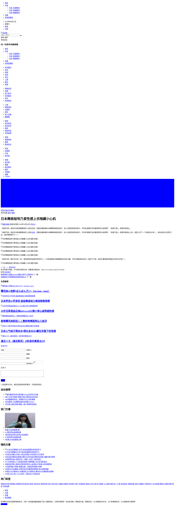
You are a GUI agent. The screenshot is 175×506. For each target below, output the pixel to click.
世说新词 (8, 101)
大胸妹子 (141, 484)
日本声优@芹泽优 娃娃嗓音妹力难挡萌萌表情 (25, 301)
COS (6, 206)
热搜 (6, 91)
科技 (6, 75)
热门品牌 (100, 484)
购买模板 (8, 498)
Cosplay (7, 176)
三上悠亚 (106, 484)
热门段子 (8, 93)
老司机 (7, 156)
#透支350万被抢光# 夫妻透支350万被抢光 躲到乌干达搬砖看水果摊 (29, 471)
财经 (6, 128)
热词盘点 (8, 67)
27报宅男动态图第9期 (13, 432)
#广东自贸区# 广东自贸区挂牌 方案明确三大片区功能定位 (26, 462)
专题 (6, 15)
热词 (6, 70)
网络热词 (8, 88)
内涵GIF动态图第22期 (13, 439)
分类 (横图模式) (14, 13)
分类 (6, 5)
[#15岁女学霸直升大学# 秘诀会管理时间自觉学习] (89, 449)
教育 (6, 142)
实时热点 (8, 123)
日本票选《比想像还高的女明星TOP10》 (20, 402)
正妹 (33, 232)
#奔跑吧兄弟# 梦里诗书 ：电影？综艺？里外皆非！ (24, 459)
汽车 (6, 153)
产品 (118, 484)
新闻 (6, 121)
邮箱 (28, 354)
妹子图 (7, 162)
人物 (6, 79)
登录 (6, 26)
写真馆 (7, 172)
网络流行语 (5, 484)
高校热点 (8, 144)
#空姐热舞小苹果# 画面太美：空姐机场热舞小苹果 (24, 466)
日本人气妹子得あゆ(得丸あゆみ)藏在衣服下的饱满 (28, 331)
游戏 (6, 72)
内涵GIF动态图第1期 (12, 430)
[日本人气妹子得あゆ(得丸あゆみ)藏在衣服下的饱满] (87, 326)
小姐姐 (60, 484)
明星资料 (8, 107)
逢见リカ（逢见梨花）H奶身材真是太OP (23, 341)
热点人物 (50, 484)
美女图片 (8, 167)
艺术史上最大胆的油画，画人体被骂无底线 (21, 404)
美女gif (88, 484)
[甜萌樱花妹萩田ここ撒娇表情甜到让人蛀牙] (87, 316)
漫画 (6, 174)
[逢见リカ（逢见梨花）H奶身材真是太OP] (87, 336)
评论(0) (32, 224)
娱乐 (6, 82)
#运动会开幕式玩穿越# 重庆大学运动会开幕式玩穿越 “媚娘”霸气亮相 (30, 457)
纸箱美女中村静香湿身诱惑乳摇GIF (13, 277)
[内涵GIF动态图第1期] (89, 420)
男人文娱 (8, 114)
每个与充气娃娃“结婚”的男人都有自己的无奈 (22, 397)
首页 (6, 3)
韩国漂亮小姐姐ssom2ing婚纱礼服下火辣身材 (17, 274)
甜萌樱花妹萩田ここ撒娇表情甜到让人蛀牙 (24, 321)
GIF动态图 (156, 484)
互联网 (7, 151)
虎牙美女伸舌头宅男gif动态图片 (17, 435)
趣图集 (7, 117)
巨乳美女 (124, 484)
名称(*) (28, 350)
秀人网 (93, 484)
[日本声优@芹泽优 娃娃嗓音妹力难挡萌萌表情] (87, 296)
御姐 (8, 224)
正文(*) (3, 368)
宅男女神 (44, 484)
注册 (6, 29)
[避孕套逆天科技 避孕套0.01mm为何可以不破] (89, 394)
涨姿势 (7, 109)
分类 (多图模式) (14, 8)
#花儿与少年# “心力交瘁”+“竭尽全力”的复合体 (23, 474)
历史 (6, 112)
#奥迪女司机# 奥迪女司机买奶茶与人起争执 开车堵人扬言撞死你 (29, 464)
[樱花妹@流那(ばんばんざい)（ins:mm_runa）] (87, 286)
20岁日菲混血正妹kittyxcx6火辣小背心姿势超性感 (27, 311)
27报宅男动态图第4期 (13, 437)
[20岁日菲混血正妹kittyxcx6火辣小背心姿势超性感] (87, 306)
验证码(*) (29, 363)
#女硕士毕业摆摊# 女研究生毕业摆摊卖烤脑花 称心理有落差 (27, 469)
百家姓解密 (9, 17)
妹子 (77, 484)
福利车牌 (168, 484)
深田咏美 (131, 484)
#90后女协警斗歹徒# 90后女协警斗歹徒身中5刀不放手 (25, 454)
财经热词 (8, 131)
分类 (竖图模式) (14, 10)
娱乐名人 (113, 484)
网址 (28, 358)
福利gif (162, 484)
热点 (6, 77)
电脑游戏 (8, 139)
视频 (6, 84)
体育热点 (148, 484)
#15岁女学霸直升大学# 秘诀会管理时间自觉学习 (22, 452)
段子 (6, 195)
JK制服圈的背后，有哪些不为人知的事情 (20, 399)
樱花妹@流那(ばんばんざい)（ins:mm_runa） (25, 291)
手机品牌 (8, 133)
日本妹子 (7, 272)
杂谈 (56, 484)
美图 (6, 165)
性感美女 (12, 484)
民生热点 (8, 126)
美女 (6, 200)
